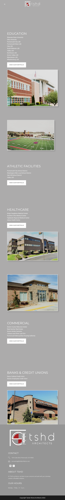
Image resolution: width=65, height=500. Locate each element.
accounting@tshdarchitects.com (21, 461)
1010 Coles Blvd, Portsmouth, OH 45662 (23, 457)
